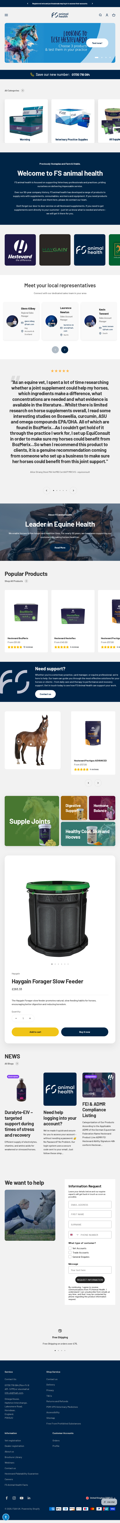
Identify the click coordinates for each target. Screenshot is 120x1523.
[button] (5, 1517)
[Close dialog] (113, 736)
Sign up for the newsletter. (79, 773)
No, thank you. (79, 797)
